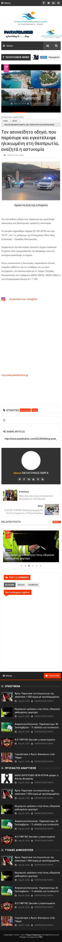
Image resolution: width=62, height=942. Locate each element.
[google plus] (29, 479)
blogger (9, 584)
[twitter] (19, 479)
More (56, 522)
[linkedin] (43, 479)
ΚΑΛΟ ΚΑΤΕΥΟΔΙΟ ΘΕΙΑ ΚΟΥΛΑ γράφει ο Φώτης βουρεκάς (37, 777)
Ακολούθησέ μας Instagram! (23, 299)
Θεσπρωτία (12, 155)
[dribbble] (38, 479)
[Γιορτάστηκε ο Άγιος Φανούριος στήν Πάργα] (6, 757)
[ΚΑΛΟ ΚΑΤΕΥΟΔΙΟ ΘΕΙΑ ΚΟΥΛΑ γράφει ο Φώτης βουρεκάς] (6, 778)
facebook (33, 584)
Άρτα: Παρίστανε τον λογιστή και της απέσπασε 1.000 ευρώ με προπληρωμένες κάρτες (29, 558)
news (43, 57)
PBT (41, 937)
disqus (21, 584)
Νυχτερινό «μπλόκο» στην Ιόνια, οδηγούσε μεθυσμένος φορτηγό (37, 711)
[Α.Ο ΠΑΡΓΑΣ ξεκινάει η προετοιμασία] (6, 743)
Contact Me (54, 675)
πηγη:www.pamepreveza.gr (14, 375)
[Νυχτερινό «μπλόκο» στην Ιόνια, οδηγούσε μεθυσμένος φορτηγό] (6, 712)
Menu (7, 3)
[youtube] (33, 479)
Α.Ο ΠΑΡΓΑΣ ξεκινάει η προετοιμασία (35, 739)
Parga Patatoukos (33, 935)
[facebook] (24, 479)
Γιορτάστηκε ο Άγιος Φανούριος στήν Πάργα (35, 756)
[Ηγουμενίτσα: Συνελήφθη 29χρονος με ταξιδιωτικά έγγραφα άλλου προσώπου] (36, 57)
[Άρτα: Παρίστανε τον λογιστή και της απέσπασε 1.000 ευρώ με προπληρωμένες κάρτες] (31, 546)
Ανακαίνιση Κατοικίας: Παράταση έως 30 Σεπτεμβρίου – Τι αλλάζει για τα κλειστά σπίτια (37, 727)
